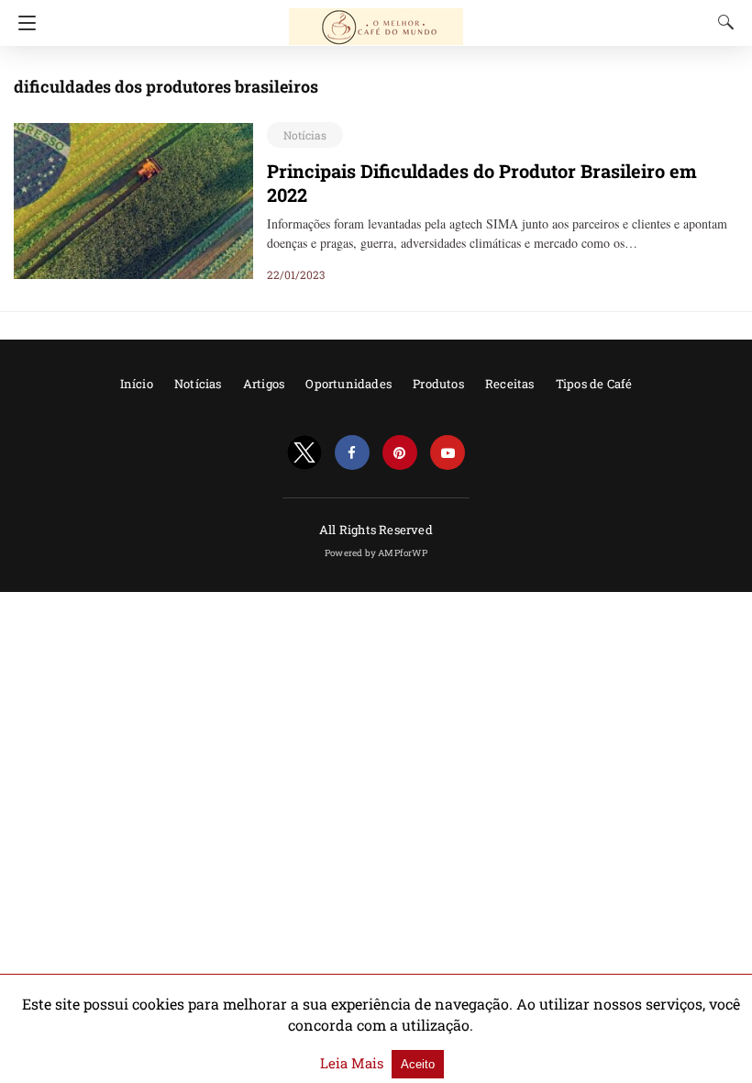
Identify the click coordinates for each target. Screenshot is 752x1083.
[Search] (721, 22)
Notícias (304, 135)
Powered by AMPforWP (376, 553)
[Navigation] (22, 23)
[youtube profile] (447, 453)
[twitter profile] (304, 453)
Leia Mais (353, 1063)
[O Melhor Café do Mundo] (376, 18)
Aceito (418, 1064)
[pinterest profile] (399, 453)
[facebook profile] (352, 453)
